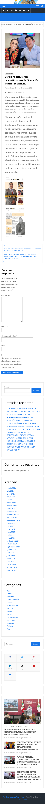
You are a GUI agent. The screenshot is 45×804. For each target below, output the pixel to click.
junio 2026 (11, 494)
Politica (9, 614)
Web (3, 345)
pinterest (34, 660)
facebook (10, 660)
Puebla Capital (12, 617)
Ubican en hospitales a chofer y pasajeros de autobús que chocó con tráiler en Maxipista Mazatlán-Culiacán (21, 256)
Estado (9, 603)
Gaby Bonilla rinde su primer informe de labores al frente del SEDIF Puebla (22, 249)
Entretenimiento (13, 600)
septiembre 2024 (13, 547)
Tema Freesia (22, 800)
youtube (34, 669)
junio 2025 (11, 529)
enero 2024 (11, 570)
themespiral (10, 677)
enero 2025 (11, 538)
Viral (8, 629)
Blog (8, 591)
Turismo (10, 626)
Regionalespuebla (10, 88)
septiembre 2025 (13, 520)
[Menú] (3, 6)
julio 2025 (10, 526)
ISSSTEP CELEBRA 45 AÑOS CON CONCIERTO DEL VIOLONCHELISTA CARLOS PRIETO (21, 447)
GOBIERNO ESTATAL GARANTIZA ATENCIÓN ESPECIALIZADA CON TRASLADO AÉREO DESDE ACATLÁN (21, 420)
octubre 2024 (12, 544)
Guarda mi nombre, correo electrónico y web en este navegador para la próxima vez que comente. (11, 362)
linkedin (10, 669)
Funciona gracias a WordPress (13, 797)
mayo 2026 (11, 497)
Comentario (6, 295)
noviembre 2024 (13, 541)
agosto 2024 (11, 550)
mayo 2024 (11, 558)
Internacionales (12, 605)
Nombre (5, 326)
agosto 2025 (11, 523)
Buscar (7, 387)
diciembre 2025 (13, 511)
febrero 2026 (12, 506)
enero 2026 (11, 508)
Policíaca (10, 611)
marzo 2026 (11, 503)
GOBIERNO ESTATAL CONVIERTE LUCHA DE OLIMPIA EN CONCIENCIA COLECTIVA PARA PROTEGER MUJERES (23, 429)
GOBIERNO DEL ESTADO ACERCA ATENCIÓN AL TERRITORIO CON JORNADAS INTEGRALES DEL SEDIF (21, 438)
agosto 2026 (11, 488)
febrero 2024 (12, 567)
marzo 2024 (11, 564)
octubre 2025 (12, 517)
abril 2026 (11, 500)
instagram (22, 669)
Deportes (10, 597)
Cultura (9, 594)
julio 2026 (10, 491)
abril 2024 (11, 561)
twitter (22, 660)
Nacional (10, 608)
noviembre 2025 (13, 514)
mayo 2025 (11, 532)
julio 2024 (10, 553)
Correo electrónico (9, 336)
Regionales (9, 73)
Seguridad (10, 623)
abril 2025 (11, 535)
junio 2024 (11, 555)
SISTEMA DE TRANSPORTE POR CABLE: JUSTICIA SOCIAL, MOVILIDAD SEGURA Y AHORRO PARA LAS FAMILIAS (23, 412)
